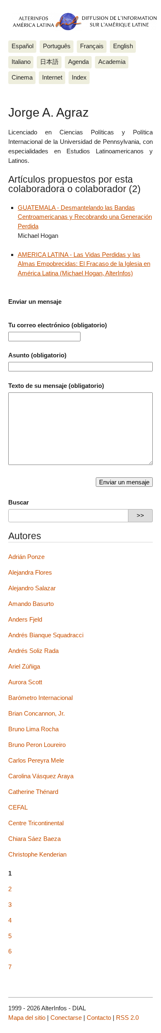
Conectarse (66, 1017)
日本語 (49, 61)
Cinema (22, 77)
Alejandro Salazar (32, 588)
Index (79, 77)
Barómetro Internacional (40, 697)
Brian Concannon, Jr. (36, 713)
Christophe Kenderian (37, 854)
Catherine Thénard (33, 791)
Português (57, 45)
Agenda (78, 61)
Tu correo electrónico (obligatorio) (57, 325)
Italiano (21, 61)
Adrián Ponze (26, 556)
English (123, 45)
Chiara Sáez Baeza (34, 838)
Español (22, 45)
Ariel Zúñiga (24, 666)
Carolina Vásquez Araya (40, 775)
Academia (111, 61)
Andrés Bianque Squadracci (45, 635)
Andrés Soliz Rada (33, 650)
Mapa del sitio (26, 1017)
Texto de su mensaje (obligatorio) (56, 385)
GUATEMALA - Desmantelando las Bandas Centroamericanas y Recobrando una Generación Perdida (85, 217)
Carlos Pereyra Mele (36, 760)
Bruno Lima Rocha (33, 728)
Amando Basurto (31, 603)
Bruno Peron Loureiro (37, 744)
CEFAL (18, 807)
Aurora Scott (25, 682)
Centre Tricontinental (36, 822)
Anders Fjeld (25, 619)
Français (92, 45)
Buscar (18, 502)
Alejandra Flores (30, 572)
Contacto (99, 1017)
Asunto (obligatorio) (37, 355)
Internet (52, 77)
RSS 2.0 (127, 1017)
